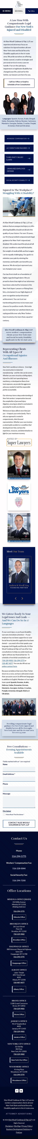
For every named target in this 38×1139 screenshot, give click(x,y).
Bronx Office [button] (19, 1014)
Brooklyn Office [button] (19, 940)
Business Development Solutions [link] (18, 1129)
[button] (6, 10)
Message (6, 794)
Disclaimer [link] (9, 1126)
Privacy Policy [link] (27, 1126)
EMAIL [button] (20, 11)
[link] (19, 4)
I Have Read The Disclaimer (15, 814)
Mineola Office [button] (19, 917)
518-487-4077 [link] (7, 663)
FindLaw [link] (19, 1132)
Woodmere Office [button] (19, 1080)
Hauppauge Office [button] (19, 963)
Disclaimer (7, 811)
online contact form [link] (9, 666)
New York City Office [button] (19, 1060)
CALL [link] (32, 11)
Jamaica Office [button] (19, 1037)
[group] (19, 574)
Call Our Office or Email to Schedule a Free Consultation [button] (19, 83)
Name (5, 764)
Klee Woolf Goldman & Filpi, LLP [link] (20, 1120)
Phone (5, 784)
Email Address (9, 774)
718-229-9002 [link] (7, 660)
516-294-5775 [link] (19, 660)
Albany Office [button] (19, 989)
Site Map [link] (17, 1126)
